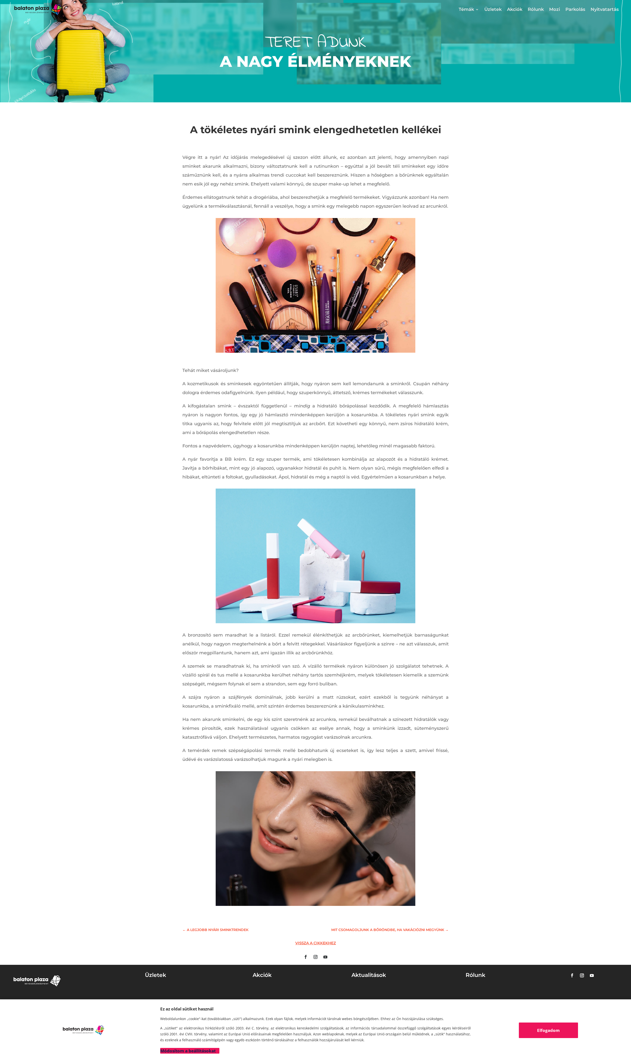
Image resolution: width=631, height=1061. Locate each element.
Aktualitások (368, 975)
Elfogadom (548, 1030)
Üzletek (493, 9)
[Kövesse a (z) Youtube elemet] (325, 957)
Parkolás (575, 9)
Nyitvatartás (605, 9)
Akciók (514, 9)
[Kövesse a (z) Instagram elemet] (315, 957)
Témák (466, 9)
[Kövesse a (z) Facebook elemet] (306, 957)
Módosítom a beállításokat (188, 1051)
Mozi (554, 9)
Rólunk (536, 9)
